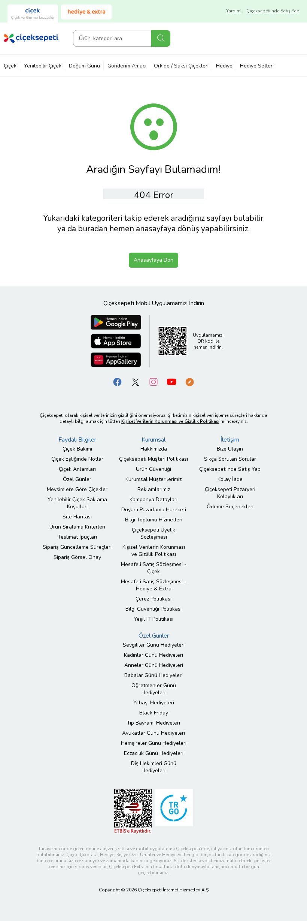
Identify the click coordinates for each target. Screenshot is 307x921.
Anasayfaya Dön (153, 260)
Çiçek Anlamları (77, 469)
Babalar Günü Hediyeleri (153, 675)
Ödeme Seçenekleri (230, 506)
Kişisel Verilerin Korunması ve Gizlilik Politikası (153, 551)
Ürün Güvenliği (153, 469)
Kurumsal (153, 440)
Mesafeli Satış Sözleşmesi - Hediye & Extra (153, 585)
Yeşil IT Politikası (153, 619)
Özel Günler (77, 479)
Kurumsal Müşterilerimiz (153, 479)
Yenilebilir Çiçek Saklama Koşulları (77, 503)
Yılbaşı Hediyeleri (153, 702)
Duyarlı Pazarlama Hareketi (153, 509)
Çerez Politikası (153, 598)
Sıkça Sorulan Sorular (230, 459)
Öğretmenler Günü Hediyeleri (153, 689)
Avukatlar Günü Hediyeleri (153, 733)
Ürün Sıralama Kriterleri (77, 526)
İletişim (230, 440)
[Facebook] (117, 381)
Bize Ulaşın (230, 448)
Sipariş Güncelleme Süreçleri (77, 547)
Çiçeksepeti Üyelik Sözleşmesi (153, 533)
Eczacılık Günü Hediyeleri (153, 753)
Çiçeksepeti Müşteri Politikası (153, 459)
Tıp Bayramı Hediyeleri (153, 722)
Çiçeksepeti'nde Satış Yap (273, 11)
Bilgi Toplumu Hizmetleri (153, 519)
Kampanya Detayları (153, 499)
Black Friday (153, 712)
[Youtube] (171, 381)
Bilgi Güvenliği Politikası (153, 609)
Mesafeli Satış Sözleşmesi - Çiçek (153, 568)
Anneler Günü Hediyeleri (153, 665)
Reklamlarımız (153, 489)
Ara (160, 38)
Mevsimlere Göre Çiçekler (77, 489)
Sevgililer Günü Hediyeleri (154, 644)
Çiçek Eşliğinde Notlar (77, 459)
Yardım (233, 11)
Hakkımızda (153, 448)
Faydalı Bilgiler (77, 440)
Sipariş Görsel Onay (77, 557)
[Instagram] (153, 381)
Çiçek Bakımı (77, 448)
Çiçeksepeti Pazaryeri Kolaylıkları (230, 493)
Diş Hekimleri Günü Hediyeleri (153, 767)
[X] (135, 381)
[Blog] (189, 381)
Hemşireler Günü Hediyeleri (153, 743)
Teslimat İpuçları (77, 537)
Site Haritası (77, 516)
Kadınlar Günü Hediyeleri (153, 655)
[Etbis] (133, 811)
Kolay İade (230, 479)
